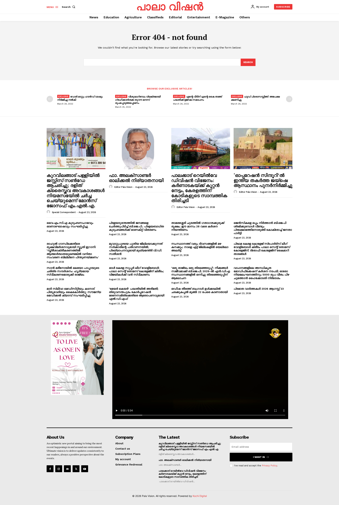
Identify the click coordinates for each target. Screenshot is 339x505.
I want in (259, 457)
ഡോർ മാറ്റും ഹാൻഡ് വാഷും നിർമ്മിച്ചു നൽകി (80, 98)
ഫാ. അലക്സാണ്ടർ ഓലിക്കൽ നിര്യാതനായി (136, 177)
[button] (69, 7)
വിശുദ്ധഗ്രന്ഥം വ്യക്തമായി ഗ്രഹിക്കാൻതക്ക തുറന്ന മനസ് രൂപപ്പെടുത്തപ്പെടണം (137, 99)
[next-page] (289, 99)
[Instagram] (58, 468)
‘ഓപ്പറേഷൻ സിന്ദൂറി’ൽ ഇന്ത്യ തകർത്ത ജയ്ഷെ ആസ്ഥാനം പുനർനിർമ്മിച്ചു (263, 180)
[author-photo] (49, 212)
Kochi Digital (200, 495)
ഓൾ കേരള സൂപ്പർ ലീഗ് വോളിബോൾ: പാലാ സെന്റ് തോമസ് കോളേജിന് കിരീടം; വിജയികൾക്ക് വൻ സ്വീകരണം (136, 271)
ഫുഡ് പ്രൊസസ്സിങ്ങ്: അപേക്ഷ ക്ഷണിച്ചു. (255, 98)
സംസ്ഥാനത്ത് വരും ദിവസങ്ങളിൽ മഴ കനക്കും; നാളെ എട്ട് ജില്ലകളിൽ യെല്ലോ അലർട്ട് (199, 247)
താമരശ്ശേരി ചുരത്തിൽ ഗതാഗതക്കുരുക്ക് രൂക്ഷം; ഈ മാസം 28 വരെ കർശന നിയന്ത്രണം (197, 226)
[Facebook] (50, 468)
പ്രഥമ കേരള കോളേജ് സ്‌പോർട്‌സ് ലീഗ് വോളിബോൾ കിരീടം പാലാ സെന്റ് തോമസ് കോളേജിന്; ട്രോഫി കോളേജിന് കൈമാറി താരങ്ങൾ (262, 249)
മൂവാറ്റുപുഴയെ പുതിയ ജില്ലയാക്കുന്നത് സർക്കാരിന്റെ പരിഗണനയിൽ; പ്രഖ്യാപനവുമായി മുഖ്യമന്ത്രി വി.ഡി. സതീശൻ (135, 249)
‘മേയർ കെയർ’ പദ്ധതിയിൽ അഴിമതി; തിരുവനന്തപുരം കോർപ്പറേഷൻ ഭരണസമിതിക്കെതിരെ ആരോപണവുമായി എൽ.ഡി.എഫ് (136, 294)
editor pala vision (123, 187)
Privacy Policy (269, 465)
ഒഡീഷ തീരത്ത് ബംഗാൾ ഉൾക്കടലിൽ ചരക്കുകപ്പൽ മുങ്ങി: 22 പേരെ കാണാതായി (199, 290)
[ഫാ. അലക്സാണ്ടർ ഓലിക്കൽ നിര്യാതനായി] (138, 148)
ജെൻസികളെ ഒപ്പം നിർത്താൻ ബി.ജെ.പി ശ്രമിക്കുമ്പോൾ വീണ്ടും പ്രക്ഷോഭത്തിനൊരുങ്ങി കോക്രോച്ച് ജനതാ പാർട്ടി (263, 228)
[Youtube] (84, 468)
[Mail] (67, 468)
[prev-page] (50, 99)
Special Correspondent (64, 212)
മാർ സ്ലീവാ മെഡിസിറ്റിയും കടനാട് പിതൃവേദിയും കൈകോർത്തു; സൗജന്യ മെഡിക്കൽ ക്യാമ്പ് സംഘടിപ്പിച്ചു (74, 292)
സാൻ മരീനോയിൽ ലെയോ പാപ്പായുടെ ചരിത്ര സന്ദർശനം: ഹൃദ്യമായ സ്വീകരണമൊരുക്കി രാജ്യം (73, 271)
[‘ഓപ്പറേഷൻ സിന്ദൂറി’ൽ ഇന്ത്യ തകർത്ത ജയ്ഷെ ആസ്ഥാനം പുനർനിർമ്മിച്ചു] (263, 148)
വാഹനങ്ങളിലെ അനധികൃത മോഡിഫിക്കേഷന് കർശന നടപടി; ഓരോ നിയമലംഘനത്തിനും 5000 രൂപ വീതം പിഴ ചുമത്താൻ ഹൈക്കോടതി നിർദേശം (261, 273)
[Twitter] (76, 468)
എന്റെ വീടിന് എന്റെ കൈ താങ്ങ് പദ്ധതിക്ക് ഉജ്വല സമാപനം (197, 98)
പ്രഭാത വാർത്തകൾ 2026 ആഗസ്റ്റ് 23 (259, 288)
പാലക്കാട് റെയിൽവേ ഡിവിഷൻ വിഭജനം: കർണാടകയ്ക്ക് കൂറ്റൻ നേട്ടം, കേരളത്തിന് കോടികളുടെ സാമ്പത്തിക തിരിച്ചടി (199, 187)
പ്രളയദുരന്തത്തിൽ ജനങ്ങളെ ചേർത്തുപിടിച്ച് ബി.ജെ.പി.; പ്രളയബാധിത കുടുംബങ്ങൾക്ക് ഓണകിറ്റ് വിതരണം (136, 226)
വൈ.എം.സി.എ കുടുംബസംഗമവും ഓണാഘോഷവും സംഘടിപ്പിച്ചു (70, 224)
